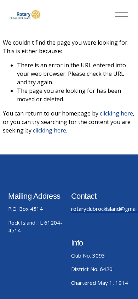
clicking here (116, 113)
